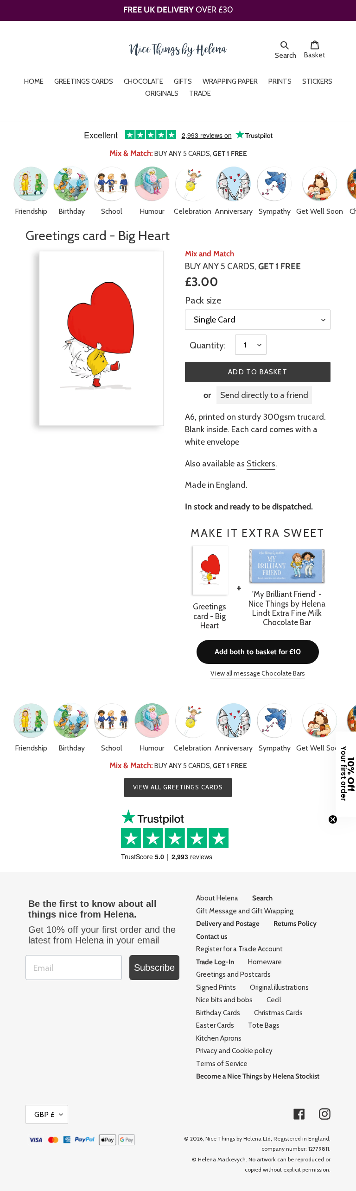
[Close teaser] (332, 819)
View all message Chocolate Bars (257, 673)
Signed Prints (216, 987)
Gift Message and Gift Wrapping (244, 911)
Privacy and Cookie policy (234, 1051)
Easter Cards (215, 1025)
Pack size (203, 300)
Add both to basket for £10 (258, 651)
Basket (317, 54)
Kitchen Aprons (219, 1038)
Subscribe (154, 967)
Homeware (265, 962)
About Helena (217, 898)
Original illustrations (279, 987)
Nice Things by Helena (233, 1138)
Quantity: (208, 345)
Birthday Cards (218, 1013)
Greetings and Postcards (233, 974)
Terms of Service (222, 1064)
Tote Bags (264, 1025)
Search (287, 55)
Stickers (261, 464)
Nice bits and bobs (224, 1000)
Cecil (274, 1000)
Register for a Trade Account (239, 949)
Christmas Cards (278, 1013)
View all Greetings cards (178, 787)
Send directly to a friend (264, 395)
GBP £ (44, 1114)
